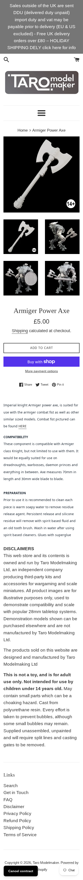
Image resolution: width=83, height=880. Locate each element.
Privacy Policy (17, 813)
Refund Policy (17, 820)
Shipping (20, 330)
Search (10, 785)
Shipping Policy (18, 827)
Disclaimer (13, 806)
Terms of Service (20, 834)
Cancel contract (20, 871)
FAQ (7, 799)
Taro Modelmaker (46, 863)
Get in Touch (16, 792)
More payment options (41, 371)
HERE (22, 426)
